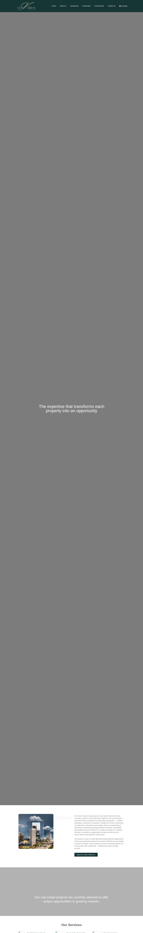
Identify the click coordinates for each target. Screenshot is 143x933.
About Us (63, 6)
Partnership (86, 6)
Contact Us (111, 6)
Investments (74, 6)
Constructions (99, 6)
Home (54, 6)
